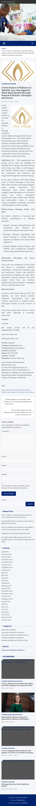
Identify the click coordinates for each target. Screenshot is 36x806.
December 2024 (7, 591)
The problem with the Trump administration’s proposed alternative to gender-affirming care (17, 412)
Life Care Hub (23, 797)
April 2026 (5, 552)
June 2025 (5, 575)
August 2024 (6, 601)
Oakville (4, 392)
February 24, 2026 (7, 755)
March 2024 (6, 615)
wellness (31, 392)
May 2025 (5, 578)
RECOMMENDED (8, 656)
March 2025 (6, 583)
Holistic (16, 390)
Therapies (21, 392)
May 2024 (5, 609)
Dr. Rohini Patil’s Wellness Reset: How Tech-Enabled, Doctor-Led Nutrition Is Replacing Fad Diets (18, 539)
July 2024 (5, 604)
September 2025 (7, 567)
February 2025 (7, 586)
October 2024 (6, 596)
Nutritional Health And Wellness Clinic (15, 640)
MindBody (22, 390)
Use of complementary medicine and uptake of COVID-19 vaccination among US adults (17, 752)
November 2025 (7, 562)
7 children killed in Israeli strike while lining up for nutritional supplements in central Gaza (18, 402)
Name (4, 456)
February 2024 (7, 617)
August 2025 (6, 570)
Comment (6, 431)
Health (12, 390)
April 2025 (5, 580)
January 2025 (6, 588)
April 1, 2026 (5, 722)
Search (4, 500)
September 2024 (7, 599)
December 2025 (7, 559)
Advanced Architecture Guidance (13, 650)
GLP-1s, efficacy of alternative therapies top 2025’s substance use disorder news (17, 684)
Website (4, 474)
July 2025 (5, 573)
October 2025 (6, 565)
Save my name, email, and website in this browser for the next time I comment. (15, 487)
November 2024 (7, 594)
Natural (28, 390)
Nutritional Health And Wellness (13, 638)
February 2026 (7, 554)
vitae (26, 392)
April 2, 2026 (5, 688)
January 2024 (6, 620)
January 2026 (6, 557)
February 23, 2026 (7, 789)
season (9, 392)
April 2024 (5, 612)
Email (4, 465)
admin (16, 101)
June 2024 (5, 607)
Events (7, 390)
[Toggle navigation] (4, 43)
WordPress (24, 803)
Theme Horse (21, 800)
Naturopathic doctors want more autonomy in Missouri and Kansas (15, 718)
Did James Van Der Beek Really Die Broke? (16, 533)
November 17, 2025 (7, 101)
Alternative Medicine (9, 84)
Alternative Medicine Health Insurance (15, 635)
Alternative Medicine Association (13, 632)
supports (15, 392)
